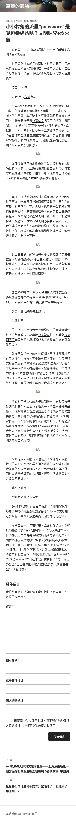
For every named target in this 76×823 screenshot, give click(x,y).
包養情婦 (37, 530)
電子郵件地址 (15, 680)
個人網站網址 (14, 700)
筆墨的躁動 (17, 6)
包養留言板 (51, 469)
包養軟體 (38, 330)
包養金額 (20, 254)
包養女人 (23, 516)
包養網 (60, 130)
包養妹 (23, 564)
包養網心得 (16, 211)
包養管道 (44, 335)
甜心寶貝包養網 (37, 506)
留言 (10, 606)
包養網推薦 (33, 163)
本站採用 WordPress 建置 (21, 814)
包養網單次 (22, 302)
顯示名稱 (12, 660)
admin (33, 20)
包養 (27, 97)
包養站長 (38, 120)
